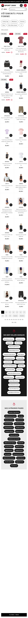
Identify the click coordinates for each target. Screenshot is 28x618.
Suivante (15, 315)
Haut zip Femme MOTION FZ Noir (21, 94)
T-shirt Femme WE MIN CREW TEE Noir (7, 164)
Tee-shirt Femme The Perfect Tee (21, 164)
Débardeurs (14, 21)
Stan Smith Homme (8, 377)
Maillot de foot (19, 420)
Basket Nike (21, 365)
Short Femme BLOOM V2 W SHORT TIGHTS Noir (21, 303)
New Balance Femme (8, 339)
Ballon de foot (19, 431)
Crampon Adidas (20, 377)
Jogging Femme (19, 461)
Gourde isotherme (9, 461)
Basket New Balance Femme (14, 373)
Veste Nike (19, 369)
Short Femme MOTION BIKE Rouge (21, 72)
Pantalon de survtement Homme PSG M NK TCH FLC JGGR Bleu (7, 280)
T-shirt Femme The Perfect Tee (21, 140)
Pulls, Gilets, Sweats (12, 25)
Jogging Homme (8, 450)
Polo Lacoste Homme (9, 358)
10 (10, 315)
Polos (3, 25)
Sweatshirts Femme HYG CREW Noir (21, 235)
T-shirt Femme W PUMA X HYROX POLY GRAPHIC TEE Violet (7, 141)
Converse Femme (20, 339)
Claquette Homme (14, 435)
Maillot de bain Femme (10, 416)
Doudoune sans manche (14, 439)
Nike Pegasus (21, 354)
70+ (18, 319)
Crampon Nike (20, 358)
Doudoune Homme (19, 423)
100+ (13, 322)
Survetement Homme (18, 454)
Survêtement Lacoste (14, 384)
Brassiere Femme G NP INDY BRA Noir (7, 303)
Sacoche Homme (8, 423)
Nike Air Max (18, 343)
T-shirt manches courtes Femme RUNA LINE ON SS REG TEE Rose (21, 50)
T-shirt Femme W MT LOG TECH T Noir (7, 235)
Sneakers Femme (20, 427)
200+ (15, 322)
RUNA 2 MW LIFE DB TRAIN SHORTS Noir (7, 49)
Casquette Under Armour (9, 354)
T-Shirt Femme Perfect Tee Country (7, 186)
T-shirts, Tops (5, 21)
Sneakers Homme (9, 431)
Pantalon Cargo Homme (14, 412)
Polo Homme (14, 465)
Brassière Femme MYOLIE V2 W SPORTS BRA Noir (7, 72)
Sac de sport (7, 454)
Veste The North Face (14, 388)
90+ (22, 319)
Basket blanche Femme (9, 458)
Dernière (22, 315)
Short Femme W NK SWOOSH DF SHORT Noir (21, 257)
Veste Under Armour (19, 362)
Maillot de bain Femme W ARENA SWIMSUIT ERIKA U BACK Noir (21, 187)
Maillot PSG (20, 442)
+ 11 (21, 25)
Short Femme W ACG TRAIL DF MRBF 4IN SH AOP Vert (7, 257)
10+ (5, 319)
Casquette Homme (8, 427)
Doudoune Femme (9, 420)
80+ (20, 319)
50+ (14, 319)
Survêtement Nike (10, 369)
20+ (7, 319)
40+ (12, 319)
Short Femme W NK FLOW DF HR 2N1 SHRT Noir (21, 279)
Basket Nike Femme (14, 381)
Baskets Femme (19, 446)
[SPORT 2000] (8, 5)
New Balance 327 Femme (14, 392)
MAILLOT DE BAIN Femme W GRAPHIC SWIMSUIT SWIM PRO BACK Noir (7, 95)
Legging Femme (19, 450)
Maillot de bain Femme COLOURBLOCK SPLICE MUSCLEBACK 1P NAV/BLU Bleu (7, 212)
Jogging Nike (9, 343)
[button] (25, 5)
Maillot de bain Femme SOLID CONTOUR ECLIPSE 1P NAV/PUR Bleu (21, 211)
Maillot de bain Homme (10, 442)
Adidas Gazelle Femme (14, 346)
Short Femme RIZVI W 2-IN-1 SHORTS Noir (7, 118)
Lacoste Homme (7, 362)
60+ (16, 319)
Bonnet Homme (20, 458)
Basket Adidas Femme (14, 350)
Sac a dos (21, 416)
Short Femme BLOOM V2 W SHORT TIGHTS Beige (21, 118)
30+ (9, 319)
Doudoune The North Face (10, 365)
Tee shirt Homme (9, 446)
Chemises (22, 21)
